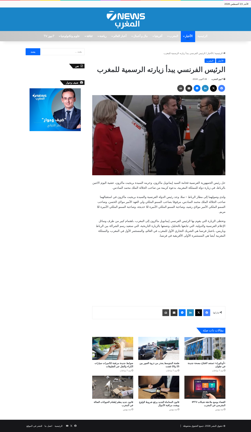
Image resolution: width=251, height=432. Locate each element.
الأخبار (189, 36)
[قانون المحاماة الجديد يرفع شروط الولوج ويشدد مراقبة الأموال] (158, 387)
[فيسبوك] (221, 88)
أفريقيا (158, 36)
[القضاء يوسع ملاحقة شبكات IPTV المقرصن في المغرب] (204, 387)
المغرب (173, 36)
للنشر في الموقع (34, 425)
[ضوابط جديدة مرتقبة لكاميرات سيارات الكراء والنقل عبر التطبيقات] (112, 348)
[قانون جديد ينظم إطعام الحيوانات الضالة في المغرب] (112, 387)
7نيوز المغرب (217, 79)
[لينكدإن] (205, 88)
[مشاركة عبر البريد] (188, 88)
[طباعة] (180, 88)
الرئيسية (202, 36)
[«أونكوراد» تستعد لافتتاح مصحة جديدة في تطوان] (204, 348)
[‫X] (213, 88)
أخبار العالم (120, 36)
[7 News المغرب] (125, 19)
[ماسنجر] (197, 88)
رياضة (103, 36)
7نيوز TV (49, 36)
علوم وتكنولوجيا (70, 36)
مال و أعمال (140, 36)
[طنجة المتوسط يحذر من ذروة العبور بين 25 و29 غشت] (158, 348)
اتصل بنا (48, 425)
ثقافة (90, 36)
